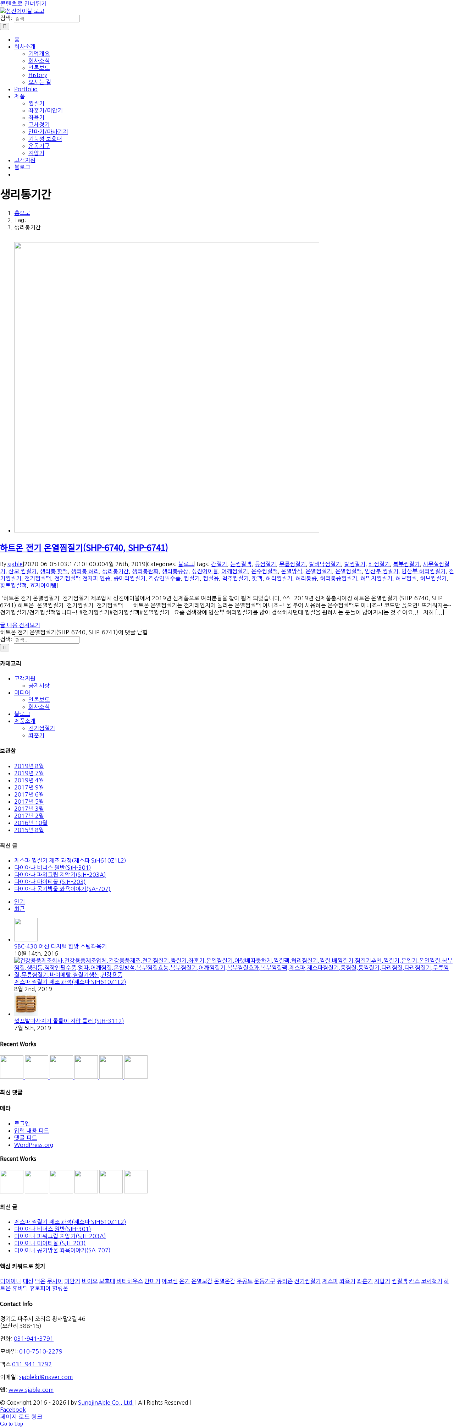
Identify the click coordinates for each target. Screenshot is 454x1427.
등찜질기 (265, 564)
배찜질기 (379, 564)
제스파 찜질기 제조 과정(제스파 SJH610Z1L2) (70, 860)
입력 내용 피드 (31, 1130)
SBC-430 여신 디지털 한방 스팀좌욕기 (60, 946)
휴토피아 (40, 1288)
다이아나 (10, 1281)
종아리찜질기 (129, 578)
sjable (15, 564)
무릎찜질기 (292, 564)
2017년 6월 (29, 794)
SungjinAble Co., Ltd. (106, 1402)
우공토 (245, 1281)
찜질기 (192, 578)
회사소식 (39, 707)
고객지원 (24, 678)
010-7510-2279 (40, 1351)
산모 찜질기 (23, 571)
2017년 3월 (29, 808)
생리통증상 (175, 571)
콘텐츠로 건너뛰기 (23, 3)
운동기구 (264, 1281)
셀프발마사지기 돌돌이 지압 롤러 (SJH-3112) (69, 1021)
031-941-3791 (34, 1338)
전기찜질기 (41, 728)
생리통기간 (115, 571)
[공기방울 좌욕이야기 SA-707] (136, 1076)
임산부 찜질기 (381, 571)
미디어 (22, 692)
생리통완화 (145, 571)
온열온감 (224, 1281)
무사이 (55, 1281)
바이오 (90, 1281)
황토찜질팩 (13, 585)
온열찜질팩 (348, 571)
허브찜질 (406, 578)
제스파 (330, 1281)
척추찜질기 (235, 578)
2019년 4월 (29, 780)
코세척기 (431, 1281)
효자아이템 (43, 585)
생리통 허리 (85, 571)
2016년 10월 (31, 823)
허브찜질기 (433, 578)
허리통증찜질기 (338, 578)
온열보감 (201, 1281)
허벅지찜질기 (376, 578)
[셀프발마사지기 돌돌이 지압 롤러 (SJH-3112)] (26, 1014)
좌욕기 (347, 1281)
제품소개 (24, 721)
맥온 (40, 1281)
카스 (414, 1281)
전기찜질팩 (37, 578)
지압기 (382, 1281)
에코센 (170, 1281)
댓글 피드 (25, 1138)
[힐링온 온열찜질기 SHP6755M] (111, 1076)
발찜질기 (354, 564)
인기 (19, 901)
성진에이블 (205, 571)
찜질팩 (400, 1281)
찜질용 (211, 578)
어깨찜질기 (234, 571)
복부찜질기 (406, 564)
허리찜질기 (279, 578)
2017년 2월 (29, 816)
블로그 (186, 564)
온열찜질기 (318, 571)
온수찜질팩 (264, 571)
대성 (28, 1281)
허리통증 (306, 578)
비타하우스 (129, 1281)
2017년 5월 (29, 801)
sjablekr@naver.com (46, 1377)
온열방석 (291, 571)
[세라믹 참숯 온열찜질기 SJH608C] (12, 1076)
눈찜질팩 (240, 564)
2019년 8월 (29, 766)
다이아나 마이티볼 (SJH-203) (50, 882)
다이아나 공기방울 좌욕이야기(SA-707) (62, 889)
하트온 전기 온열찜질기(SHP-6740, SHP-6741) (84, 547)
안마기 (152, 1281)
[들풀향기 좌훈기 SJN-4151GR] (37, 1076)
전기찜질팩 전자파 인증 (82, 578)
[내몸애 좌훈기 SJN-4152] (62, 1076)
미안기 (72, 1281)
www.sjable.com (31, 1390)
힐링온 (60, 1288)
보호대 (107, 1281)
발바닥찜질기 (325, 564)
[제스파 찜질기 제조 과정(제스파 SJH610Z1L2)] (234, 975)
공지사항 (39, 685)
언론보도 (39, 699)
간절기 (219, 564)
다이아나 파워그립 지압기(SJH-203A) (60, 874)
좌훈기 (36, 735)
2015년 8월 (29, 830)
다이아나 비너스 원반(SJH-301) (52, 867)
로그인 (22, 1123)
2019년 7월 (29, 773)
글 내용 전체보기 (20, 625)
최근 (19, 909)
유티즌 (285, 1281)
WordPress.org (33, 1145)
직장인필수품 (165, 578)
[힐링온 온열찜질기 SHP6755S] (86, 1076)
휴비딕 (20, 1288)
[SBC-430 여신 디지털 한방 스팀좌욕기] (26, 939)
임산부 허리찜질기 (423, 571)
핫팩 (257, 578)
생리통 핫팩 (54, 571)
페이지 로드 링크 (21, 1417)
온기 (184, 1281)
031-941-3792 (32, 1364)
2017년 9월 (29, 787)
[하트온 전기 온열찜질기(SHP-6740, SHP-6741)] (166, 530)
